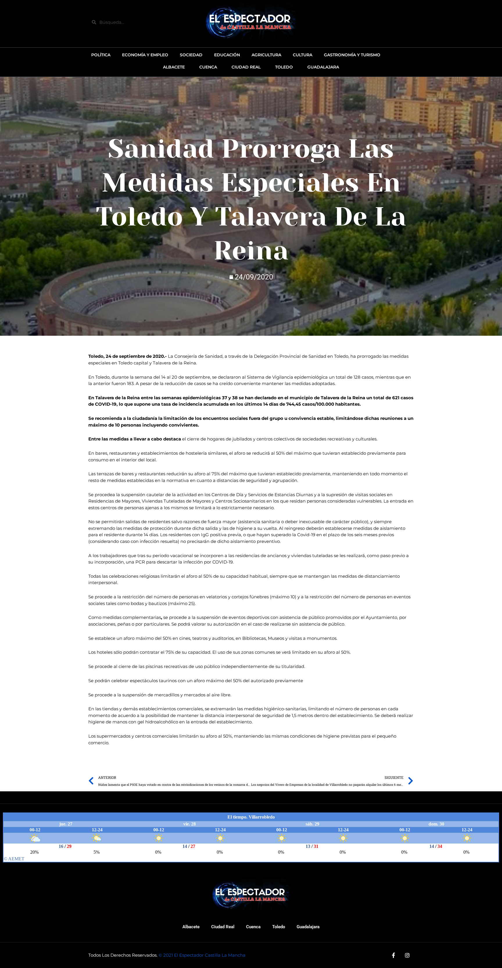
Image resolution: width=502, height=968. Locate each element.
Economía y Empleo (145, 54)
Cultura (302, 54)
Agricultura (266, 54)
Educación (227, 54)
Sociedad (191, 54)
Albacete (191, 926)
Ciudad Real (222, 926)
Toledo (278, 926)
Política (100, 54)
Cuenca (253, 926)
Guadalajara (308, 926)
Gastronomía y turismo (352, 54)
